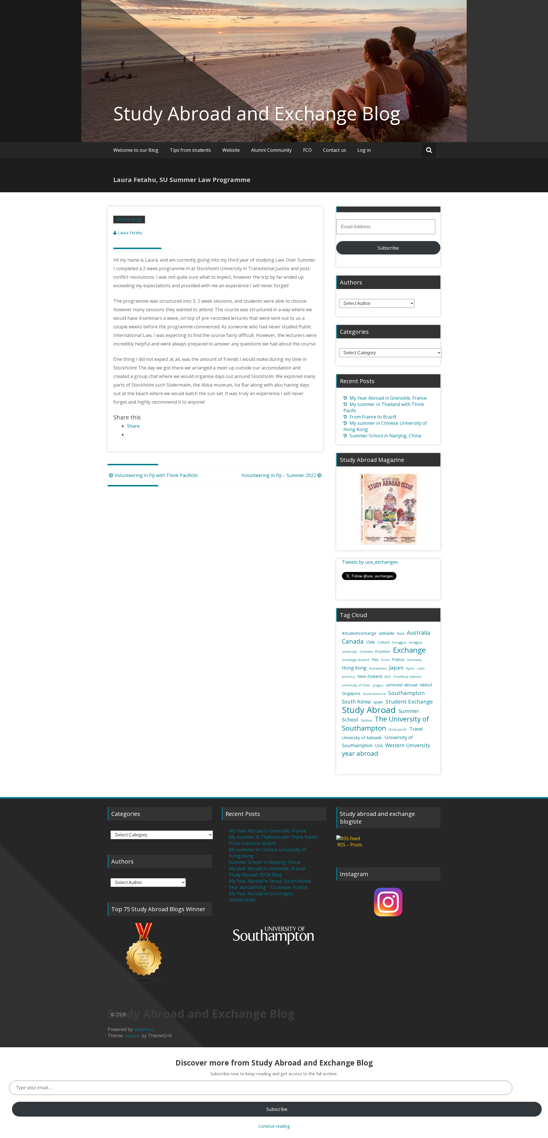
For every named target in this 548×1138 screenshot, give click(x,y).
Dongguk (399, 642)
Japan (396, 667)
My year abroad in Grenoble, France (267, 868)
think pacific (398, 729)
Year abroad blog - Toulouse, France (268, 887)
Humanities (377, 668)
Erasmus (382, 651)
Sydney (366, 720)
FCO (307, 150)
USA (379, 745)
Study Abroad (369, 709)
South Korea (356, 701)
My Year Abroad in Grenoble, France (388, 398)
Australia (418, 632)
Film (375, 659)
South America (374, 694)
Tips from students (190, 150)
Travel (416, 729)
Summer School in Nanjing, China (385, 435)
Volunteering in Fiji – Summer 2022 (278, 475)
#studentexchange (359, 633)
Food (385, 660)
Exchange (409, 650)
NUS (387, 676)
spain (378, 702)
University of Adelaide (362, 737)
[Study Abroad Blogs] (159, 954)
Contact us (334, 150)
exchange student (355, 660)
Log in (364, 150)
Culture (384, 642)
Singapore (351, 693)
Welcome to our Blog (135, 150)
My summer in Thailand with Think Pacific (273, 837)
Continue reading (274, 1126)
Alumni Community (271, 150)
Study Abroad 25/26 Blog (255, 875)
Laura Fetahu (130, 232)
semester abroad (401, 685)
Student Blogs (129, 219)
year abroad (360, 753)
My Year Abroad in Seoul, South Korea (270, 881)
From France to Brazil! (373, 417)
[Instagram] (388, 902)
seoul (426, 684)
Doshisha (366, 652)
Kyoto (410, 668)
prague (378, 685)
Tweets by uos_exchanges (370, 562)
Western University (407, 745)
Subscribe (388, 248)
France (398, 659)
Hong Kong (354, 668)
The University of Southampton (385, 723)
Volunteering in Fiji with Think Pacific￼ (156, 475)
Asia (400, 633)
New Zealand (369, 676)
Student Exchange (409, 701)
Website (231, 150)
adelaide (386, 633)
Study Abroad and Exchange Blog (256, 113)
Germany (414, 660)
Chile (370, 642)
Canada (353, 641)
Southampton (406, 693)
